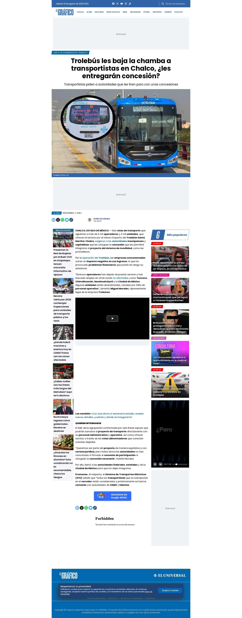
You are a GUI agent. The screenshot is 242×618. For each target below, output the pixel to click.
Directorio (112, 598)
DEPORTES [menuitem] (157, 12)
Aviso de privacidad (96, 598)
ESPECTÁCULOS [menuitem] (113, 12)
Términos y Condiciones (131, 598)
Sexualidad (159, 338)
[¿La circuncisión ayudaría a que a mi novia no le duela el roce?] (170, 353)
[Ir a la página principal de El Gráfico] (64, 12)
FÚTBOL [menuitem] (146, 12)
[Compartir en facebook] (53, 220)
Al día (56, 213)
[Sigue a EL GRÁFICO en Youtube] (124, 605)
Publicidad (150, 598)
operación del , (96, 257)
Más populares (177, 235)
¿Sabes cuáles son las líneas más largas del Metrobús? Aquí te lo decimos (63, 388)
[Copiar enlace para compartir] (77, 220)
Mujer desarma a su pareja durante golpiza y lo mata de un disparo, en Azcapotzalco (170, 265)
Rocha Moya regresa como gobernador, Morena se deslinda (62, 424)
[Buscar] (162, 3)
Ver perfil (97, 221)
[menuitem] (113, 4)
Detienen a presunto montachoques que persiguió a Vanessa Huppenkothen (170, 297)
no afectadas (120, 278)
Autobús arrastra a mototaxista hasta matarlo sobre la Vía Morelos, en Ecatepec (169, 390)
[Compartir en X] (58, 220)
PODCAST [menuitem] (178, 12)
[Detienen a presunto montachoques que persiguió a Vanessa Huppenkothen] (170, 290)
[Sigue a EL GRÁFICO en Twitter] (120, 605)
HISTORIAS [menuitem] (99, 12)
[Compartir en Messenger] (67, 220)
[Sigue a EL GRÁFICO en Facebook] (118, 605)
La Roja (157, 243)
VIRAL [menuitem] (125, 12)
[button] (155, 464)
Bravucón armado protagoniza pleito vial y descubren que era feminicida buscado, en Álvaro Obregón (170, 327)
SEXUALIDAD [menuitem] (135, 12)
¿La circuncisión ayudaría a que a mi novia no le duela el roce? (169, 360)
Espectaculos (160, 275)
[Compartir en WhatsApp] (62, 220)
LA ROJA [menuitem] (80, 12)
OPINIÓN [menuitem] (168, 12)
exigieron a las (111, 241)
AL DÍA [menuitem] (89, 12)
